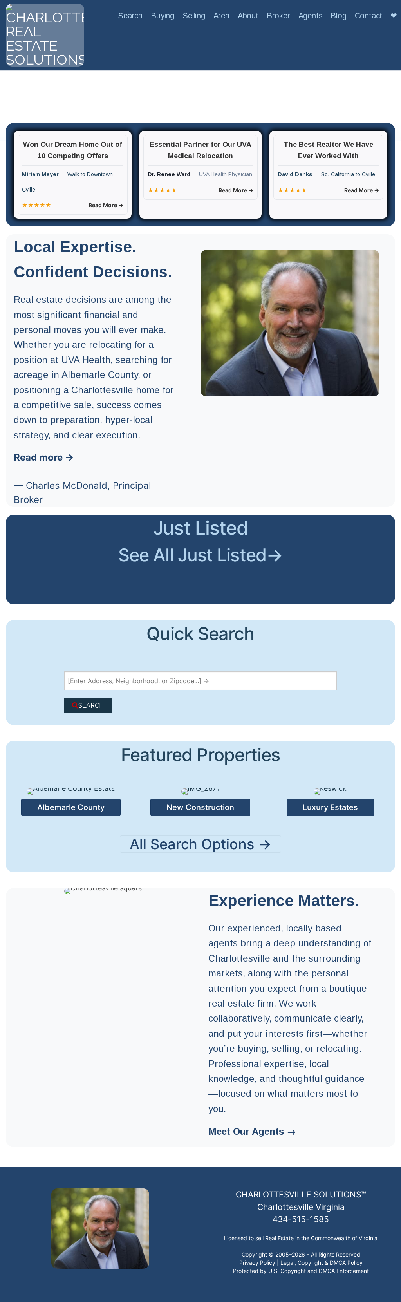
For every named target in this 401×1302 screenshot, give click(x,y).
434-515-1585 (301, 1219)
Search (130, 15)
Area (221, 15)
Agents (310, 15)
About (248, 15)
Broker (278, 15)
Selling (193, 15)
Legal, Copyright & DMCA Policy (321, 1262)
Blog (338, 15)
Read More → (106, 205)
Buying (162, 15)
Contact (369, 15)
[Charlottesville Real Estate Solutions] (45, 33)
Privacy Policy (257, 1262)
